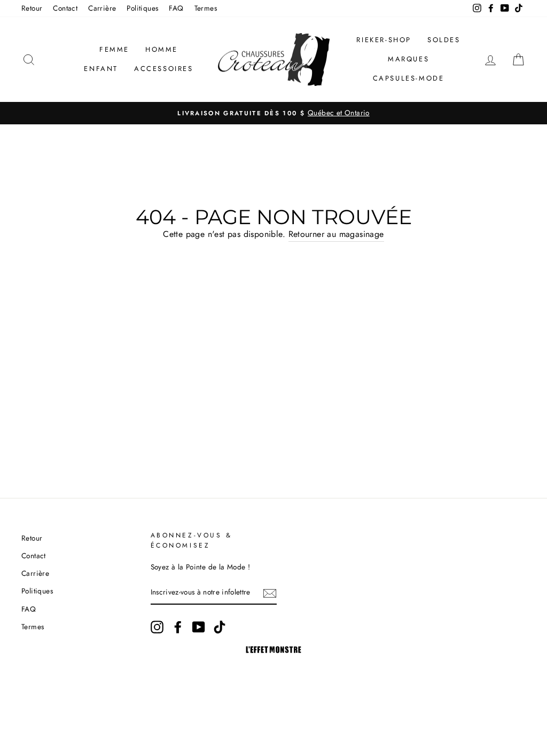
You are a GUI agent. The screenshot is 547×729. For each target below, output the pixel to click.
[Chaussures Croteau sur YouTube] (198, 627)
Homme (161, 49)
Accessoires (163, 69)
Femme (114, 49)
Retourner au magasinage (336, 234)
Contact (65, 8)
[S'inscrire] (270, 593)
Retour (31, 8)
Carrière (102, 8)
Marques (408, 59)
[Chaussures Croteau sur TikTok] (219, 627)
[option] (273, 113)
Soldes (443, 40)
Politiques (142, 8)
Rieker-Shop (383, 40)
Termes (205, 8)
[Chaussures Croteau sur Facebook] (177, 627)
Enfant (101, 69)
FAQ (176, 8)
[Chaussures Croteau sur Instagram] (157, 627)
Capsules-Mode (408, 78)
